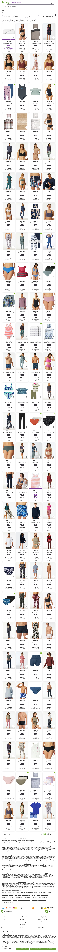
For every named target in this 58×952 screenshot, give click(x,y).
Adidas (10, 859)
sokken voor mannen (41, 850)
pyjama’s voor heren (6, 863)
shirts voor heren (27, 864)
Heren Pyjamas (5, 902)
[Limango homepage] (6, 2)
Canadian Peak (44, 895)
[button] (8, 16)
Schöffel (34, 892)
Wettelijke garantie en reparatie (45, 922)
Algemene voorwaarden (25, 921)
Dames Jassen (13, 902)
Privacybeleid (22, 919)
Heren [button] (27, 20)
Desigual (11, 897)
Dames (38, 895)
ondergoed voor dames (12, 842)
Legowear (28, 892)
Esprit (3, 892)
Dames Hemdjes (18, 897)
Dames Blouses (42, 900)
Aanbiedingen (4, 929)
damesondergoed (9, 869)
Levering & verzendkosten (44, 918)
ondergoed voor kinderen (35, 842)
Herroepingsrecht (42, 921)
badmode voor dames (33, 876)
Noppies (33, 895)
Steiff (19, 895)
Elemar (14, 892)
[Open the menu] (3, 6)
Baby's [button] (12, 20)
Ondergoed (8, 892)
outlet (39, 848)
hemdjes (46, 873)
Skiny (44, 892)
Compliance (22, 924)
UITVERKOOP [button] (6, 20)
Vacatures (3, 919)
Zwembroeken (26, 897)
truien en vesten (22, 883)
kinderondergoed (9, 879)
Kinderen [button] (33, 20)
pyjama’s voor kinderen (22, 882)
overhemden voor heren (45, 865)
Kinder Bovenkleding (6, 900)
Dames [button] (17, 20)
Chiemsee (49, 892)
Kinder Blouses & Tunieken (24, 900)
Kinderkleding (34, 897)
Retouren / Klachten (42, 919)
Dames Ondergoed (26, 895)
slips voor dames (16, 872)
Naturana (11, 895)
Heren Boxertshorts (43, 897)
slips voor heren (49, 859)
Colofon (21, 918)
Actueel (21, 929)
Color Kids (39, 892)
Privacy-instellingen (24, 922)
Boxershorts (5, 895)
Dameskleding (35, 900)
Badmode (15, 900)
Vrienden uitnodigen (5, 918)
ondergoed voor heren (22, 842)
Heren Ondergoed (21, 892)
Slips (15, 895)
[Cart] (13, 37)
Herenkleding (5, 897)
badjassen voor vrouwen (22, 876)
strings (26, 872)
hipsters (21, 872)
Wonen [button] (22, 20)
